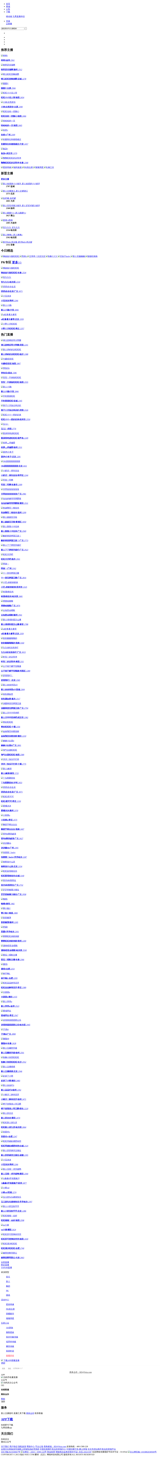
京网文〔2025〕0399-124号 (35, 1452)
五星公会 (5, 1323)
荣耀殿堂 (10, 1314)
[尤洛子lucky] (64, 256)
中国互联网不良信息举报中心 (53, 1449)
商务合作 (30, 1413)
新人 (8, 1281)
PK (7, 1291)
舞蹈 (8, 1286)
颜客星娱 (10, 1332)
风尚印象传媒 (12, 1337)
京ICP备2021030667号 (10, 1452)
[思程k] (23, 256)
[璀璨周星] (38, 167)
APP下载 (7, 1419)
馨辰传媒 (10, 1346)
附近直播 (5, 1265)
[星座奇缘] (6, 167)
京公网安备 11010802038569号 (143, 1452)
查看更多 (10, 1356)
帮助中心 (31, 1446)
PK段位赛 (10, 1309)
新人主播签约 (7, 1413)
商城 (8, 6)
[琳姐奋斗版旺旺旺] (10, 256)
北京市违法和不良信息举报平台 (102, 1449)
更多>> (17, 262)
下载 (8, 12)
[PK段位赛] (27, 167)
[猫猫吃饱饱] (91, 256)
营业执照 (51, 1452)
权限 (3, 1368)
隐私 (9, 1368)
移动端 (9, 16)
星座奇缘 (10, 1304)
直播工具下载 (20, 1413)
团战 (8, 1295)
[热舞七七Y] (52, 256)
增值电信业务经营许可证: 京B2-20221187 (74, 1452)
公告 (8, 9)
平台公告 (39, 1446)
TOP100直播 (6, 1267)
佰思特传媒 (11, 1342)
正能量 (9, 24)
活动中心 (5, 1300)
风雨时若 (10, 1351)
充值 (8, 21)
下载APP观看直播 (11, 1360)
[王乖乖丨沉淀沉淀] (36, 256)
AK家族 (9, 1328)
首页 (8, 4)
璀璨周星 (10, 1318)
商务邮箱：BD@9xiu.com (55, 1446)
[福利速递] (17, 167)
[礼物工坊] (49, 167)
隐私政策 (22, 1446)
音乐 (8, 1277)
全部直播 (5, 1262)
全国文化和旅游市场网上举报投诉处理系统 (20, 1449)
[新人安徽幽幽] (78, 256)
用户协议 (14, 1446)
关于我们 (5, 1446)
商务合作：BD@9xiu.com (80, 1372)
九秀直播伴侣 (19, 16)
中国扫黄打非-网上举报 (76, 1449)
